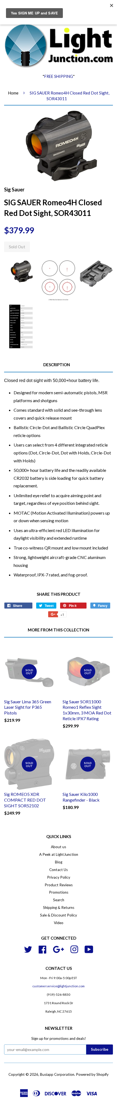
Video (58, 923)
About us (58, 847)
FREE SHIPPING (58, 76)
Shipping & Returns (58, 907)
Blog (58, 862)
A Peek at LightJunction (58, 854)
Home (13, 92)
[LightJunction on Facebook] (42, 948)
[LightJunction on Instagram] (74, 948)
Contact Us (58, 869)
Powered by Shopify (92, 1074)
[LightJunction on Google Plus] (58, 948)
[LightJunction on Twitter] (28, 948)
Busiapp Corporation (57, 1074)
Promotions (58, 892)
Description (56, 364)
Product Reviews (59, 885)
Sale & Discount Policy (58, 915)
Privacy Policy (58, 877)
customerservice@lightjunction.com (58, 986)
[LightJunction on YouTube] (89, 948)
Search (58, 900)
